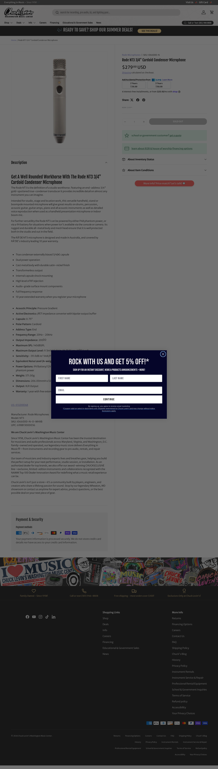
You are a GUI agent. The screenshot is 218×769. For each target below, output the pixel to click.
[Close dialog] (163, 354)
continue (109, 399)
